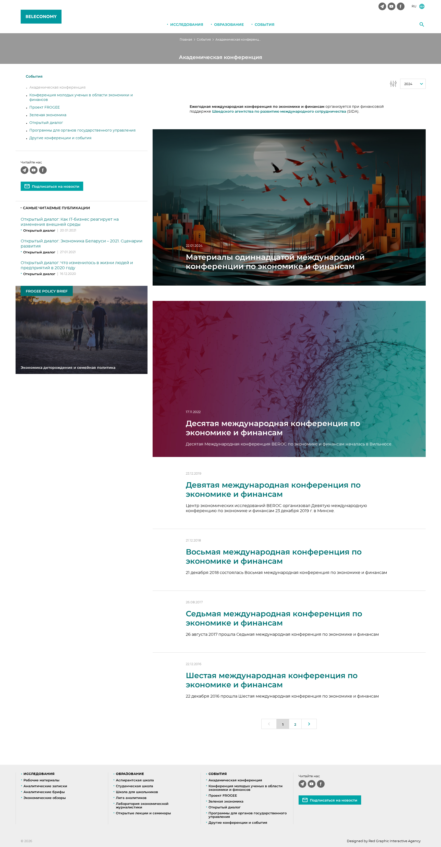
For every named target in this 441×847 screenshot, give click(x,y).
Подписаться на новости (55, 186)
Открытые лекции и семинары (143, 813)
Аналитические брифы (44, 792)
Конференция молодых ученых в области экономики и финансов (246, 788)
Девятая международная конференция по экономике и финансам (273, 489)
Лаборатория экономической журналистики (142, 805)
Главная (186, 39)
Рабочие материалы (41, 780)
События (264, 24)
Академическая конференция (57, 87)
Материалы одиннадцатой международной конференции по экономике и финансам (275, 261)
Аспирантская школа (135, 780)
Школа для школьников (137, 792)
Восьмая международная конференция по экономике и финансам (274, 556)
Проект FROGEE (44, 107)
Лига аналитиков (131, 798)
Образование (229, 24)
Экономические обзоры (44, 798)
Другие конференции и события (60, 138)
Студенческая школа (134, 786)
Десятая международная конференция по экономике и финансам (273, 428)
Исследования (186, 24)
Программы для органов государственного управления (82, 130)
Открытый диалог (46, 123)
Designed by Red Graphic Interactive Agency (384, 841)
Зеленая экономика (47, 115)
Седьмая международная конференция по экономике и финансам (274, 618)
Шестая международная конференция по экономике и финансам (272, 680)
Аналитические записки (45, 786)
